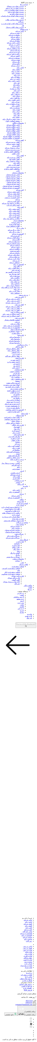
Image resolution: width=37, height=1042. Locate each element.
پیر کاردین (20, 593)
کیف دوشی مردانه (13, 192)
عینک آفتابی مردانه (13, 238)
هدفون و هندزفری (18, 566)
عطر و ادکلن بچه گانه (12, 356)
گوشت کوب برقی (14, 446)
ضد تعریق (16, 373)
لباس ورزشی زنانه (13, 301)
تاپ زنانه (17, 75)
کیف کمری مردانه (14, 201)
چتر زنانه (17, 289)
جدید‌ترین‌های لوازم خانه (16, 12)
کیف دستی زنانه (14, 213)
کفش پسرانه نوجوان (13, 178)
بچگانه (22, 499)
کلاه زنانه (17, 266)
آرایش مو (16, 366)
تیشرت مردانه (15, 33)
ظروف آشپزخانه (14, 455)
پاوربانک (17, 584)
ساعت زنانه (16, 528)
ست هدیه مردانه (14, 241)
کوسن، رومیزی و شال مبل (10, 463)
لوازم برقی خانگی (18, 425)
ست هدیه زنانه (15, 276)
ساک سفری (16, 333)
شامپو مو (16, 394)
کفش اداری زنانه (14, 165)
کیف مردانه (20, 190)
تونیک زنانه (16, 96)
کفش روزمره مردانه (13, 142)
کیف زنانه (20, 207)
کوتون (22, 595)
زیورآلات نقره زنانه (13, 536)
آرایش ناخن (16, 368)
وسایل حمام (16, 421)
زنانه (22, 488)
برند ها (30, 589)
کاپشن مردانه (15, 56)
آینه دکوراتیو (16, 465)
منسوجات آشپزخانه (13, 452)
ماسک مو (16, 398)
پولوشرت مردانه (14, 35)
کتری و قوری (15, 438)
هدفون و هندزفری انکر (12, 572)
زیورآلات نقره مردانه (13, 538)
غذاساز (17, 442)
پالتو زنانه (16, 113)
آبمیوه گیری (16, 431)
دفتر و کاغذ (16, 547)
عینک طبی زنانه (14, 280)
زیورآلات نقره (19, 534)
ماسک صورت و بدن (13, 408)
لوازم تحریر (20, 541)
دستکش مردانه (14, 262)
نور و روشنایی (19, 480)
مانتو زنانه (16, 85)
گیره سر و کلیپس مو (13, 272)
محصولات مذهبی (18, 559)
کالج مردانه (16, 146)
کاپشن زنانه (16, 106)
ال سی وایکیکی (18, 597)
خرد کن (17, 444)
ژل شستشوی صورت (12, 406)
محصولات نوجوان (18, 173)
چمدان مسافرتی (14, 331)
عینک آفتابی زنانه (14, 268)
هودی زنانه (16, 109)
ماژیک (18, 555)
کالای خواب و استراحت (12, 417)
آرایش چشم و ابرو (13, 362)
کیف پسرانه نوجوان (13, 182)
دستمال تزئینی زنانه (13, 285)
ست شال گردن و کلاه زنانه (10, 287)
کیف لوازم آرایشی (13, 411)
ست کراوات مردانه (13, 243)
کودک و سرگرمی (22, 503)
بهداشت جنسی (15, 371)
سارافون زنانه (15, 98)
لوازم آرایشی (19, 358)
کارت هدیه (28, 616)
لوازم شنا (20, 335)
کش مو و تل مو (14, 274)
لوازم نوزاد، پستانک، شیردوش (14, 520)
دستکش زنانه (15, 293)
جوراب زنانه (16, 102)
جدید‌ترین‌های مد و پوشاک (15, 6)
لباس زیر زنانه (15, 79)
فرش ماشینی (15, 473)
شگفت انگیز (28, 585)
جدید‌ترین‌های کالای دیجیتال (15, 27)
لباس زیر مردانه (14, 44)
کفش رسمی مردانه (13, 144)
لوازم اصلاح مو (15, 375)
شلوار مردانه (15, 39)
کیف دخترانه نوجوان (13, 184)
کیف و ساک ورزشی (17, 312)
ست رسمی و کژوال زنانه (11, 119)
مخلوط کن (16, 450)
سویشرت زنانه (15, 108)
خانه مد (25, 486)
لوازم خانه (24, 413)
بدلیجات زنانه (15, 283)
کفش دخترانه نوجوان (13, 180)
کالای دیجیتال (23, 564)
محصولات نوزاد (19, 220)
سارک (22, 612)
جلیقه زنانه (16, 117)
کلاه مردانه (16, 239)
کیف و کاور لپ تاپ (13, 205)
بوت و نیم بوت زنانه (13, 167)
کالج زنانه (16, 163)
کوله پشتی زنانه (14, 211)
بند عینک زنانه (15, 282)
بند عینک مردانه (14, 257)
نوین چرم (21, 603)
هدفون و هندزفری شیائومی (10, 574)
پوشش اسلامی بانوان (12, 121)
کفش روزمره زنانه (13, 157)
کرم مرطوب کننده (13, 390)
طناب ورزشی (15, 324)
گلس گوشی (16, 580)
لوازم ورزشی (19, 318)
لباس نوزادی (15, 222)
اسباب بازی (20, 505)
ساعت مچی (20, 524)
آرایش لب (16, 364)
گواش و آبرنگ (15, 553)
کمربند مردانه (15, 236)
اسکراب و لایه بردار (13, 400)
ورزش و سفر (23, 295)
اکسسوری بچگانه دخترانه (11, 138)
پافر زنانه (17, 115)
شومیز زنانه (16, 73)
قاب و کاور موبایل (14, 578)
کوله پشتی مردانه (14, 194)
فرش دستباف (15, 475)
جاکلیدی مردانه (14, 249)
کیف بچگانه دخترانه (13, 134)
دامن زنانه (16, 87)
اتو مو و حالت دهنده (13, 383)
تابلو (18, 467)
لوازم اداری (16, 545)
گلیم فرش (16, 478)
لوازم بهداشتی (19, 369)
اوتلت (30, 587)
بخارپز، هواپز (15, 440)
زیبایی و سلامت (22, 345)
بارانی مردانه (15, 66)
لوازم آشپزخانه (19, 434)
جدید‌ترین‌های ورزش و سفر (14, 8)
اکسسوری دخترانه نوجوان (11, 188)
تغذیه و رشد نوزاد (18, 519)
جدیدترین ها (24, 4)
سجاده (17, 561)
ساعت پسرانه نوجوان (12, 532)
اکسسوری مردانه (18, 234)
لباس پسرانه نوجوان (13, 174)
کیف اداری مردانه (14, 195)
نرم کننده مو (15, 396)
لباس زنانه (20, 67)
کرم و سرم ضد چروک (12, 404)
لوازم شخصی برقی (17, 379)
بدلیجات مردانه (15, 253)
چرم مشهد (20, 599)
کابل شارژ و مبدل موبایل (11, 582)
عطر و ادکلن (19, 347)
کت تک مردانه (15, 50)
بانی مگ (29, 618)
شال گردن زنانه (14, 291)
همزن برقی (16, 448)
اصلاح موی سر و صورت (11, 385)
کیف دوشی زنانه (14, 209)
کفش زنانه (20, 155)
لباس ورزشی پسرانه (13, 303)
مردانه (22, 494)
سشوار (17, 381)
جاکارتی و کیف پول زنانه (11, 218)
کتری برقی (16, 433)
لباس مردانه (20, 31)
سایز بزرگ (20, 228)
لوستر (18, 482)
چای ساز (17, 429)
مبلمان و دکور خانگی (13, 423)
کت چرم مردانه (14, 52)
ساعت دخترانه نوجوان (12, 530)
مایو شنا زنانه (15, 339)
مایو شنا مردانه (15, 337)
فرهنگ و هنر (24, 540)
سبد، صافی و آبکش (13, 457)
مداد (18, 551)
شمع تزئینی (16, 469)
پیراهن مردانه (15, 37)
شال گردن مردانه (14, 259)
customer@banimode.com (23, 1004)
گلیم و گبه (16, 476)
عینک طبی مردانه (14, 255)
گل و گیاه (20, 484)
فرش (22, 471)
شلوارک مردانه (15, 41)
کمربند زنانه (16, 270)
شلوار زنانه (16, 69)
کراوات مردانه (15, 245)
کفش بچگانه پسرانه (13, 129)
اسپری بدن (16, 354)
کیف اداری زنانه (14, 215)
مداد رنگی (16, 549)
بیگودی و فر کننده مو (13, 387)
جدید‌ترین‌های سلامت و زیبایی (14, 10)
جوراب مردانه (15, 46)
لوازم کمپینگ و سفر (17, 329)
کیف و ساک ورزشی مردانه (10, 316)
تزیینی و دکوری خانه (17, 459)
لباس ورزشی (19, 297)
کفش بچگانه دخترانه (13, 130)
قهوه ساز (16, 427)
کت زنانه (17, 90)
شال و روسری (15, 88)
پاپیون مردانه (15, 247)
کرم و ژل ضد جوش (13, 402)
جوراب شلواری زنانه (13, 104)
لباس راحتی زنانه (14, 81)
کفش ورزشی (19, 304)
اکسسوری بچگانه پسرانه (11, 136)
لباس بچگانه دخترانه (13, 127)
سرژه (22, 610)
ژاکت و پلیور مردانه (13, 54)
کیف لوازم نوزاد (14, 224)
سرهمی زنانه (15, 94)
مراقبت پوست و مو (17, 389)
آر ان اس (21, 608)
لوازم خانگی (20, 415)
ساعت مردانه (15, 526)
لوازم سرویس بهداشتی (12, 419)
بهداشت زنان (15, 377)
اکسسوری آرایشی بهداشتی (15, 410)
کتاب (22, 563)
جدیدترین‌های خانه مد (17, 14)
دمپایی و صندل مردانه (12, 148)
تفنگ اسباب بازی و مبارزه (11, 517)
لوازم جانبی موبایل (17, 576)
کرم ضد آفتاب (15, 392)
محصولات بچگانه (18, 123)
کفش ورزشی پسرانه (13, 310)
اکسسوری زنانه (18, 264)
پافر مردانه (16, 62)
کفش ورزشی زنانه (13, 308)
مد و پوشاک (24, 29)
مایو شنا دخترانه (14, 341)
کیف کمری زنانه (14, 217)
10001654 (28, 1002)
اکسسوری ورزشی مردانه (11, 327)
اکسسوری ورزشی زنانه (12, 325)
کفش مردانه (19, 140)
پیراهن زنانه (16, 92)
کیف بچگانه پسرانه (13, 132)
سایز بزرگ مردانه (14, 230)
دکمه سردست (15, 251)
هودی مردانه (15, 60)
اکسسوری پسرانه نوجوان (11, 186)
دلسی (22, 605)
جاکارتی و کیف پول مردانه (11, 203)
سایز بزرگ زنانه (14, 232)
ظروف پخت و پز (14, 436)
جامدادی (17, 543)
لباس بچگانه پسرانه (13, 125)
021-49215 (29, 1001)
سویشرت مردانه (14, 58)
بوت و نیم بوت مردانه (12, 150)
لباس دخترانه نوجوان (13, 176)
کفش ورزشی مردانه (13, 306)
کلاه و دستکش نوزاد (13, 226)
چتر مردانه (16, 260)
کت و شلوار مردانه (13, 48)
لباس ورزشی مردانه (13, 299)
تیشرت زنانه (15, 71)
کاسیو (22, 606)
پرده (18, 461)
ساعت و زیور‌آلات (22, 522)
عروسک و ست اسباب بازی (10, 507)
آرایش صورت (15, 360)
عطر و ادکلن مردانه (13, 348)
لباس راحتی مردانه (13, 43)
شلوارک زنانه (15, 77)
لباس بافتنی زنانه (14, 100)
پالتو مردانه (16, 64)
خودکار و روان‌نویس (13, 557)
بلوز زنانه (17, 83)
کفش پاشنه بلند (14, 159)
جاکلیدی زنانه (15, 278)
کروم (22, 601)
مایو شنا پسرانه (14, 343)
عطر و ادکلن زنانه (14, 350)
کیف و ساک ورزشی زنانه (11, 314)
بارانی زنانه (16, 111)
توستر (18, 454)
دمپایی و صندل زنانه (13, 161)
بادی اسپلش (16, 352)
